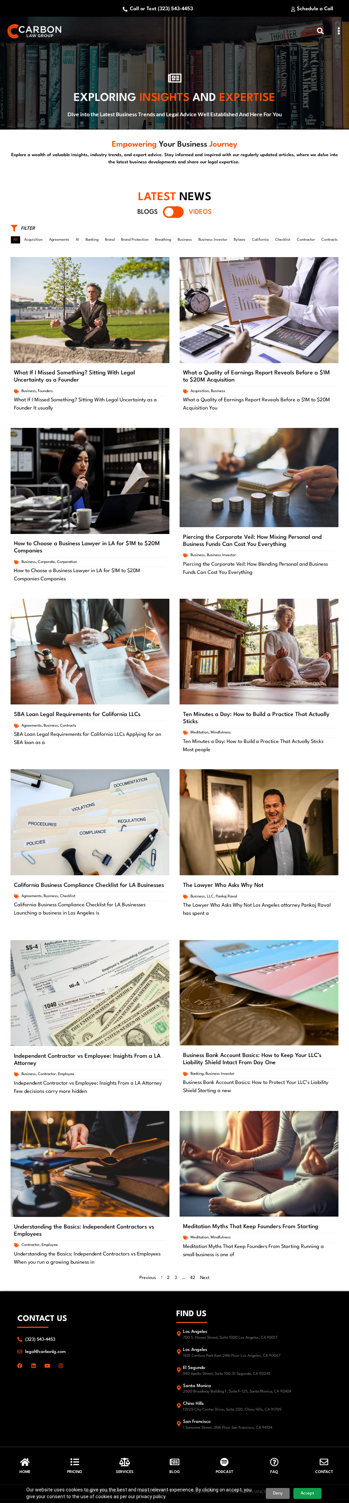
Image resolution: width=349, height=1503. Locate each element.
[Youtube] (47, 1365)
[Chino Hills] (178, 1405)
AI (77, 240)
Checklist (282, 240)
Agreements (59, 240)
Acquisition (33, 240)
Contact (324, 1472)
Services (125, 1472)
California (260, 240)
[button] (339, 31)
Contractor (306, 240)
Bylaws (239, 240)
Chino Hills (193, 1403)
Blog (174, 1472)
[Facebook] (19, 1365)
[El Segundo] (178, 1369)
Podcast (224, 1472)
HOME (24, 1472)
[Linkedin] (33, 1365)
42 (192, 1278)
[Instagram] (60, 1365)
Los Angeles (195, 1331)
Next (205, 1278)
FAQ (274, 1472)
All (15, 240)
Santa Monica (197, 1386)
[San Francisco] (178, 1423)
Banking (92, 240)
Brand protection (135, 240)
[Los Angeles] (178, 1333)
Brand (110, 240)
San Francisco (197, 1421)
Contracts (329, 240)
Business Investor (212, 240)
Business (185, 240)
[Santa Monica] (178, 1387)
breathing (163, 240)
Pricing (74, 1472)
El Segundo (194, 1368)
